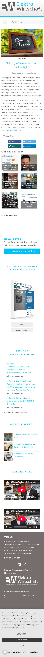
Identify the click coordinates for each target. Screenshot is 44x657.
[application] (22, 519)
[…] (33, 553)
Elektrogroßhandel (29, 73)
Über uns (8, 537)
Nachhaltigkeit (11, 215)
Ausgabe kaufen (22, 330)
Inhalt (22, 324)
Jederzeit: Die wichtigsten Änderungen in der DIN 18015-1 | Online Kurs (21, 401)
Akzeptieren (22, 640)
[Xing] (24, 564)
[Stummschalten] (34, 527)
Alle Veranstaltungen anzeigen (16, 412)
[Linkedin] (19, 564)
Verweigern (22, 634)
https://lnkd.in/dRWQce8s (11, 130)
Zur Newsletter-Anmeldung (22, 251)
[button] (5, 22)
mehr (22, 646)
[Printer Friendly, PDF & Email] (9, 136)
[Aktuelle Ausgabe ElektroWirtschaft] (22, 299)
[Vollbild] (37, 527)
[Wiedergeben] (7, 527)
